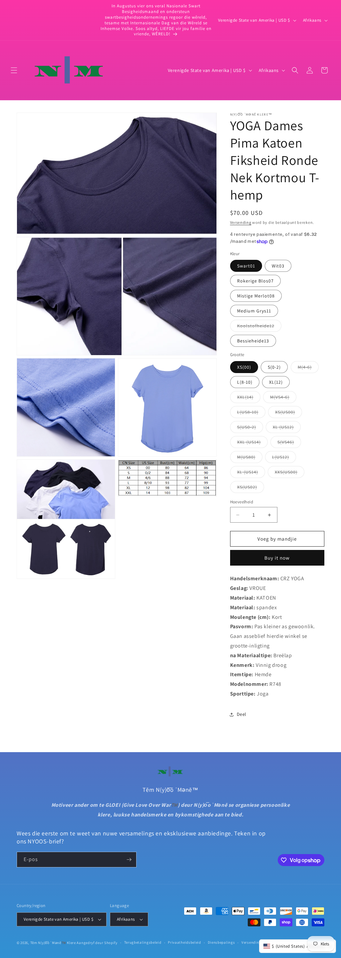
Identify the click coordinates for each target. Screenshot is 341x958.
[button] (14, 70)
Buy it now (277, 558)
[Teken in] (129, 859)
